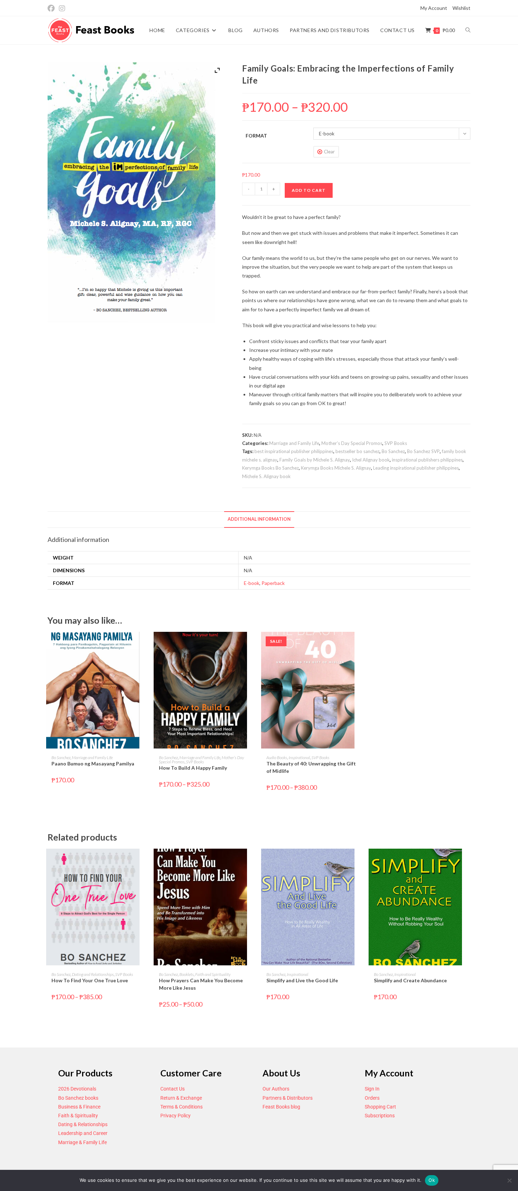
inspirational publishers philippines (427, 460)
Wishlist (461, 8)
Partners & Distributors (288, 1098)
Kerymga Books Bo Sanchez (270, 468)
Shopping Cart (380, 1107)
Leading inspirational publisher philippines (416, 468)
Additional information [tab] (259, 519)
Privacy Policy (175, 1115)
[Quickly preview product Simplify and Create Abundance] (468, 861)
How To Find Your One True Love (89, 980)
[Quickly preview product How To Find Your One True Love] (146, 861)
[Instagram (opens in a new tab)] (62, 8)
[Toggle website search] (468, 30)
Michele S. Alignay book (266, 476)
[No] (509, 1180)
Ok (431, 1180)
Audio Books (276, 757)
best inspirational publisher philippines (293, 451)
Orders (372, 1098)
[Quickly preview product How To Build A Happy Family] (253, 644)
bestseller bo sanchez (357, 451)
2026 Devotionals (77, 1089)
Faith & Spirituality (78, 1115)
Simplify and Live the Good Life (302, 980)
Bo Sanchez (393, 451)
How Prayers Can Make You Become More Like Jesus (201, 984)
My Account (433, 8)
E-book (251, 583)
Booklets (186, 974)
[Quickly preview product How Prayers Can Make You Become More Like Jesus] (253, 861)
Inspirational (299, 757)
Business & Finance (79, 1107)
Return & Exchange (181, 1098)
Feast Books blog (281, 1107)
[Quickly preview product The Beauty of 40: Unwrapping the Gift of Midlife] (361, 644)
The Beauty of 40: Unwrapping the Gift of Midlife (311, 767)
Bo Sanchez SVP (423, 451)
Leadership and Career (82, 1133)
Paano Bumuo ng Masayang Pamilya (92, 763)
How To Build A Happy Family (193, 768)
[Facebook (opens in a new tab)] (52, 8)
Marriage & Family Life (82, 1142)
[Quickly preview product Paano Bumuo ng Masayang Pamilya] (146, 644)
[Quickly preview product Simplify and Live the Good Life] (361, 861)
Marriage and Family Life (294, 443)
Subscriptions (380, 1115)
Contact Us (172, 1089)
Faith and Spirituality (212, 974)
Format (256, 136)
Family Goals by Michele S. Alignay (314, 460)
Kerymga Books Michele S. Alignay (336, 468)
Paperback (273, 583)
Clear (329, 151)
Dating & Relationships (82, 1124)
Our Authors (276, 1089)
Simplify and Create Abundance (410, 980)
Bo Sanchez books (78, 1098)
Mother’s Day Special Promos (351, 443)
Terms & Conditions (181, 1107)
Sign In (372, 1089)
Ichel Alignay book (371, 460)
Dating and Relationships (93, 974)
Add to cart (309, 190)
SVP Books (395, 443)
